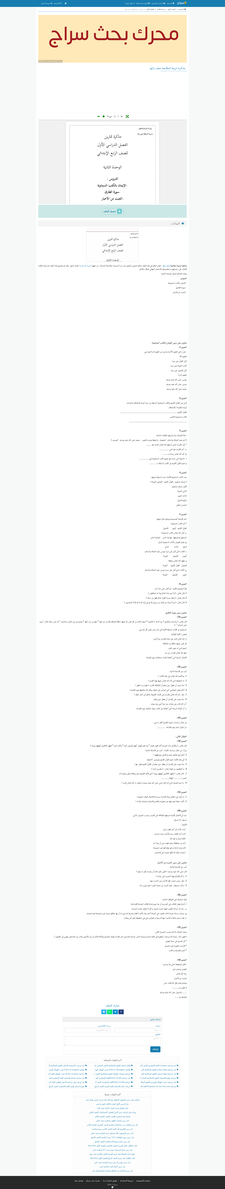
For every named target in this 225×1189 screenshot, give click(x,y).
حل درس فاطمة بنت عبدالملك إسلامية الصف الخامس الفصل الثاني (112, 1125)
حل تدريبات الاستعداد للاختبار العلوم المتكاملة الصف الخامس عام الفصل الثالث (66, 1066)
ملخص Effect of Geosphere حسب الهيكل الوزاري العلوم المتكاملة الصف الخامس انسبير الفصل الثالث (66, 1070)
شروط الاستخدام (126, 1181)
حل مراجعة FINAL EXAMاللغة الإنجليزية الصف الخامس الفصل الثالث (111, 1078)
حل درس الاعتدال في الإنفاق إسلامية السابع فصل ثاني (112, 1171)
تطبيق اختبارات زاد (110, 1181)
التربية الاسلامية (85, 266)
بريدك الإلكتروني (104, 1026)
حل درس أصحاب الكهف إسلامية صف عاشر (112, 1121)
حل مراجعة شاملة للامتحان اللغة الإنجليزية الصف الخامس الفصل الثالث (66, 1078)
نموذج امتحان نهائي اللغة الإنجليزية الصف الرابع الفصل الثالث (66, 1086)
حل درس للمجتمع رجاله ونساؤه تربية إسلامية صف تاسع (112, 1133)
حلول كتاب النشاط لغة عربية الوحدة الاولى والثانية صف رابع (112, 1154)
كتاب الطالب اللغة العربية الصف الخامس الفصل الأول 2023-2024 (112, 1146)
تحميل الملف (109, 211)
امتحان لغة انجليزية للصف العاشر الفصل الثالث (112, 1117)
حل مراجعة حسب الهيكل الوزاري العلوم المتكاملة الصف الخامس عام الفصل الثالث (157, 1082)
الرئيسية (170, 3)
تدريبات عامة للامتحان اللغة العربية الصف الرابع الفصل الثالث (111, 1086)
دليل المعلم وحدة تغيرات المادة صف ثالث (112, 1108)
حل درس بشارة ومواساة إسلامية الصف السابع (112, 1142)
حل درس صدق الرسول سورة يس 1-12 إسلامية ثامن (112, 1150)
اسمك (158, 1026)
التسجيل (57, 3)
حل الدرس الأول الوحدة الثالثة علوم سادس (112, 1104)
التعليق (157, 1034)
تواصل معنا (79, 1181)
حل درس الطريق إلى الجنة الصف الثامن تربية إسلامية (112, 1129)
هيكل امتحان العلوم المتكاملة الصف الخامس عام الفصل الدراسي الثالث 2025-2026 (111, 1066)
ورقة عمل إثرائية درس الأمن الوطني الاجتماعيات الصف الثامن (112, 1112)
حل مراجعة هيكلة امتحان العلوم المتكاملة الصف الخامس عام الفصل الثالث (157, 1074)
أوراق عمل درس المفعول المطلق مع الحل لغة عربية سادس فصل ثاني (112, 1100)
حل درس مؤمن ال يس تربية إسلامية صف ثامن (112, 1162)
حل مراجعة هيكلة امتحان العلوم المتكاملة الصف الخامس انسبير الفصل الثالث (157, 1070)
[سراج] (182, 3)
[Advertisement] (112, 92)
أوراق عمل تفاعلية (142, 3)
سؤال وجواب (129, 3)
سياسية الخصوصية (143, 1181)
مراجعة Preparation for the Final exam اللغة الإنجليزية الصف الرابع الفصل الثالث (157, 1086)
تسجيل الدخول (46, 3)
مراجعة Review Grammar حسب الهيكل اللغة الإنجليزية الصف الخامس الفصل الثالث (66, 1074)
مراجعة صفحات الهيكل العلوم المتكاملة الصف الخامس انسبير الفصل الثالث (111, 1074)
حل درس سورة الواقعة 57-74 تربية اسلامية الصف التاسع (112, 1137)
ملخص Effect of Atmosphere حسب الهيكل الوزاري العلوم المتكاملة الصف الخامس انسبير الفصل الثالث (111, 1070)
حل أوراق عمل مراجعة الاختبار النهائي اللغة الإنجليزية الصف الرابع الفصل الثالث (66, 1082)
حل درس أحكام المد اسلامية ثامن (112, 1167)
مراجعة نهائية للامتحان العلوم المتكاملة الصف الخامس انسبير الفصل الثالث (157, 1078)
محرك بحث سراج (93, 1181)
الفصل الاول (150, 9)
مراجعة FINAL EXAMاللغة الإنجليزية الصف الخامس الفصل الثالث (111, 1082)
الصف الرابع (172, 9)
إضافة (155, 1049)
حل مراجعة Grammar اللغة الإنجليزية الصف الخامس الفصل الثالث (157, 1066)
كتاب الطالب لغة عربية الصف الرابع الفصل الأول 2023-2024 (112, 1158)
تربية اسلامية (161, 9)
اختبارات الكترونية (158, 3)
